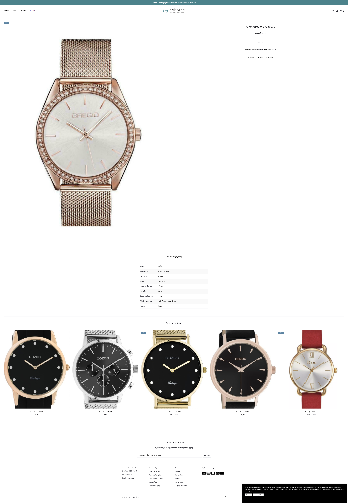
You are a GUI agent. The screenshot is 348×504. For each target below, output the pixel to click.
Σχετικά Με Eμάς (154, 486)
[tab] (174, 257)
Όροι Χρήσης (153, 482)
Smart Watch (179, 475)
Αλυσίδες (178, 478)
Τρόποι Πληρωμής (155, 471)
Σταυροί (178, 468)
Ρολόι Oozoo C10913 (105, 412)
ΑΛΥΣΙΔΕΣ (23, 11)
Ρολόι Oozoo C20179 (36, 412)
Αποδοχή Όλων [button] (258, 495)
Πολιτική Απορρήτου (155, 475)
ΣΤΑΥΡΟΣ (6, 11)
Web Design (126, 497)
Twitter (261, 57)
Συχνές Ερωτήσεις (181, 486)
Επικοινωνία (179, 482)
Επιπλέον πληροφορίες (174, 257)
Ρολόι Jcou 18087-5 (311, 412)
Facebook (252, 57)
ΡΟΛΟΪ (14, 11)
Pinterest (270, 57)
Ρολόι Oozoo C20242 (174, 412)
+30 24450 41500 (127, 474)
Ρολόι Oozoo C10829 (242, 412)
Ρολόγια (273, 49)
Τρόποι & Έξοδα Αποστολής (158, 468)
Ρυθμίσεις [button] (248, 495)
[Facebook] (225, 496)
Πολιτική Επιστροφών (156, 478)
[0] (341, 11)
